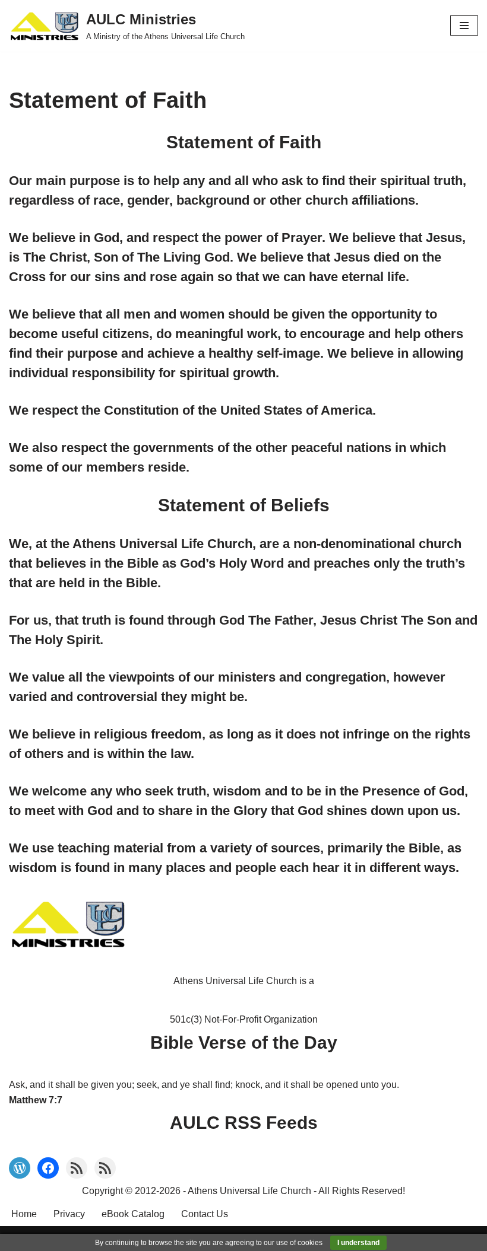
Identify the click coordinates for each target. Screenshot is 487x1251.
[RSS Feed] (76, 1168)
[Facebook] (48, 1168)
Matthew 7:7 (35, 1100)
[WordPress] (19, 1168)
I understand (358, 1243)
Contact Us (204, 1214)
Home (24, 1214)
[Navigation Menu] (464, 25)
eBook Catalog (133, 1214)
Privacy (69, 1214)
